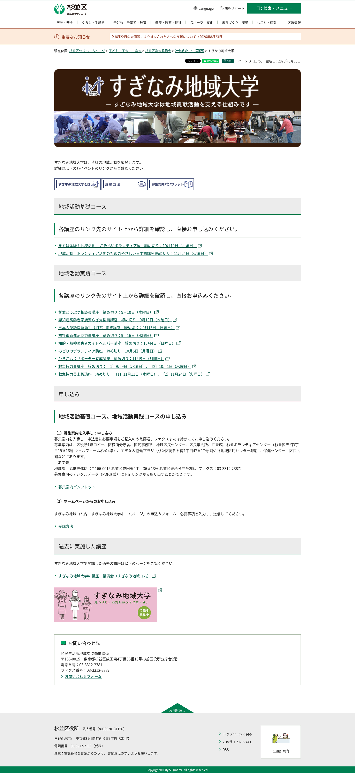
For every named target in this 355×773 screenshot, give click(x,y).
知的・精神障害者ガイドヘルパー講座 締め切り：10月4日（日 (111, 343)
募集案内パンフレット (76, 487)
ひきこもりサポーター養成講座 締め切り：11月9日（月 (105, 358)
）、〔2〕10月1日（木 (161, 366)
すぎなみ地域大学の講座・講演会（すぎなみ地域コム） (104, 576)
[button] (204, 8)
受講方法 (65, 526)
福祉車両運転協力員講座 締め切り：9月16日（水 (100, 335)
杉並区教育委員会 (158, 50)
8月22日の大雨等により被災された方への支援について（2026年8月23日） (170, 36)
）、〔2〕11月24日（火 (174, 374)
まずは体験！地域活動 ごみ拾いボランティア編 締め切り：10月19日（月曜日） (127, 245)
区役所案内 (281, 750)
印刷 (229, 60)
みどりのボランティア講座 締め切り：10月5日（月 (102, 351)
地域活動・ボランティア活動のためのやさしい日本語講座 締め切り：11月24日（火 (127, 253)
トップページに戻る (237, 733)
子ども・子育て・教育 (125, 50)
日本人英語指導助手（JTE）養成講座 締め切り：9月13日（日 (111, 327)
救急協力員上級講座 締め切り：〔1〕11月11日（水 (102, 374)
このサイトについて (237, 741)
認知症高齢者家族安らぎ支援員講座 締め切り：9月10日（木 (109, 320)
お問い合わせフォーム (83, 676)
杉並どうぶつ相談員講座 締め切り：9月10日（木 (100, 312)
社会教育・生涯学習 (189, 50)
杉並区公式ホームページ (87, 50)
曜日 (200, 253)
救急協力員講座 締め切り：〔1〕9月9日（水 (96, 366)
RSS (226, 749)
